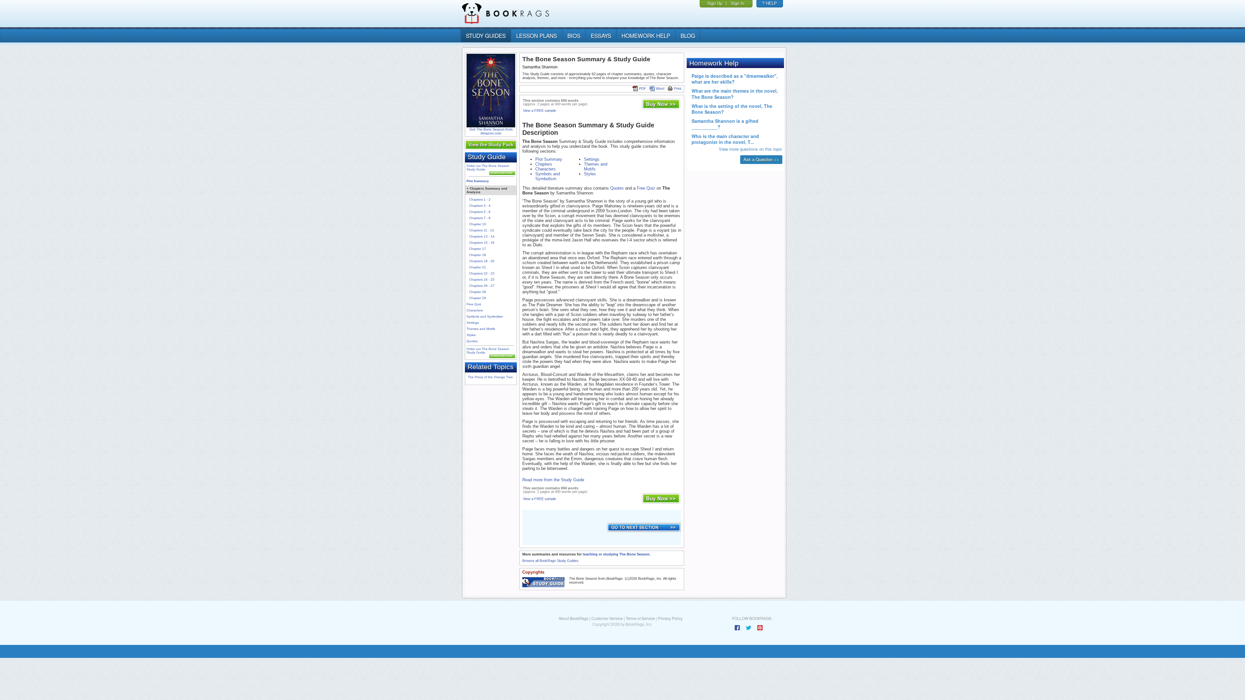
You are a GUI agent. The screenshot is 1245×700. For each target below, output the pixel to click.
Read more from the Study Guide (553, 479)
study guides (486, 35)
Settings (473, 322)
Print (677, 88)
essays (601, 35)
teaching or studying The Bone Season (616, 554)
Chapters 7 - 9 (480, 218)
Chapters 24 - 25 (481, 279)
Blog (688, 35)
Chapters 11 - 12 (481, 230)
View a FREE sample (539, 110)
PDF (642, 88)
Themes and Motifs (481, 329)
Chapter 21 (477, 267)
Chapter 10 (477, 224)
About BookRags (573, 618)
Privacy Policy (670, 618)
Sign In (737, 3)
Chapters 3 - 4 (480, 205)
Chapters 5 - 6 (480, 212)
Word (660, 88)
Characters (475, 310)
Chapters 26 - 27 (481, 285)
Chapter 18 (477, 255)
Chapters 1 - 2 (480, 199)
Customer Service (607, 618)
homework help (646, 35)
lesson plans (536, 35)
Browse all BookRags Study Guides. (550, 561)
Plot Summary (478, 181)
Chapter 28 (477, 292)
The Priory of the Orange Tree (490, 377)
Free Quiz (474, 304)
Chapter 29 (477, 298)
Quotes (472, 341)
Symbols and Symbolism (485, 316)
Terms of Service (640, 618)
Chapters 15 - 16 (481, 242)
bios (573, 35)
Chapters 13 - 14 (481, 236)
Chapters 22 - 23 (481, 273)
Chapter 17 (477, 249)
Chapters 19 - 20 (481, 261)
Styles (471, 335)
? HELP (769, 3)
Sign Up (714, 3)
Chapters (543, 164)
